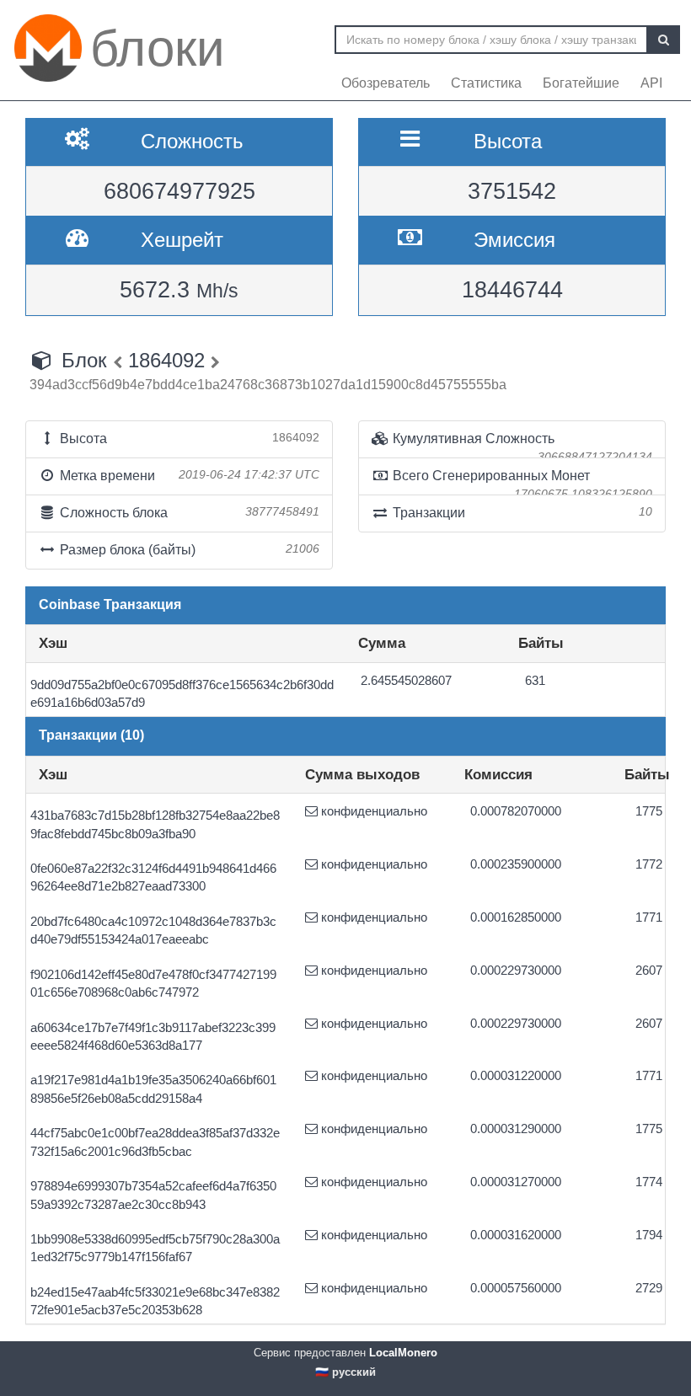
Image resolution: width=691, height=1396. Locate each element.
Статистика (486, 83)
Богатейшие (581, 83)
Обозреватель (385, 83)
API (651, 83)
